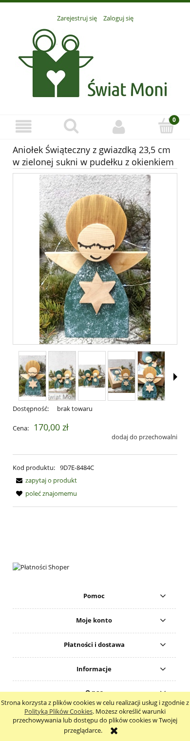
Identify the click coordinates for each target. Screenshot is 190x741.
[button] (24, 126)
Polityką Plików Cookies (58, 711)
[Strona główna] (95, 63)
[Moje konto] (119, 126)
